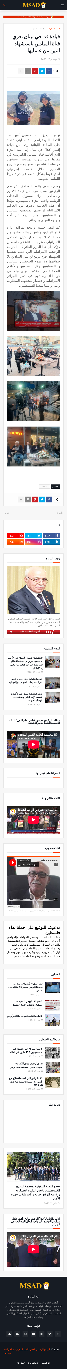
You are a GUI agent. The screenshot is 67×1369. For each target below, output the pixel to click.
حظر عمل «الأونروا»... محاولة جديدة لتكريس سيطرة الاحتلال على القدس (25, 987)
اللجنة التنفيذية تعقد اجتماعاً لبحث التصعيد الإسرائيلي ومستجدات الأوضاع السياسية (27, 697)
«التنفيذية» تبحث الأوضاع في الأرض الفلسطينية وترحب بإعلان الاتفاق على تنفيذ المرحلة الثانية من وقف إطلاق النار (25, 663)
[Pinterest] (35, 71)
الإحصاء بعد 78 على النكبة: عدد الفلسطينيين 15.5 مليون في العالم (26, 1050)
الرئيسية (45, 1363)
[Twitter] (42, 71)
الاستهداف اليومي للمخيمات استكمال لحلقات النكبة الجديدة (28, 1003)
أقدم (7, 513)
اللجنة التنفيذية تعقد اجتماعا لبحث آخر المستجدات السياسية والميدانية (26, 680)
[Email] (28, 71)
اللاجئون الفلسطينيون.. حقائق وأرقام (25, 1016)
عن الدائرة (33, 1363)
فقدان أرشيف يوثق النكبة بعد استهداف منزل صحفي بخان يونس (26, 1065)
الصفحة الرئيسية (52, 28)
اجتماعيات (37, 28)
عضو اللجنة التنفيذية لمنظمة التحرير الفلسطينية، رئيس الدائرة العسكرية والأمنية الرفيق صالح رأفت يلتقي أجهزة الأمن (35, 1192)
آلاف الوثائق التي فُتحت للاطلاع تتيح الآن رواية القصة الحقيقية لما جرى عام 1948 (26, 1082)
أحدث (59, 513)
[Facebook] (49, 71)
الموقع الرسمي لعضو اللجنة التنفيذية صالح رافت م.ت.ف (27, 1351)
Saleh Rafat (55, 911)
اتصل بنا (21, 1363)
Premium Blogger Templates (45, 1358)
